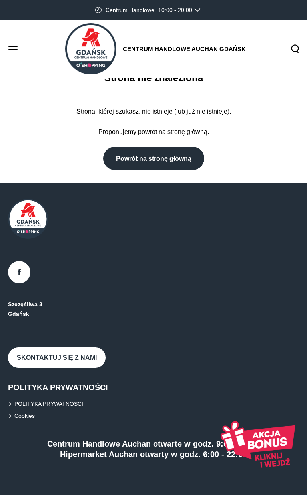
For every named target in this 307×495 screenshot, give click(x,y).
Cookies (24, 416)
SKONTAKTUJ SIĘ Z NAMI (57, 357)
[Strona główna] (90, 48)
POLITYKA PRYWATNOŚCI (48, 404)
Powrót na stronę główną (153, 158)
